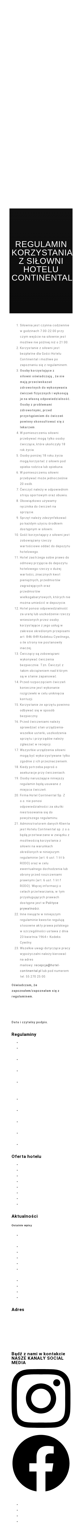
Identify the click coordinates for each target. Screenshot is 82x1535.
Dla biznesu (28, 1192)
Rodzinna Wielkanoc (35, 1257)
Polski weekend (31, 1286)
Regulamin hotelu (35, 1042)
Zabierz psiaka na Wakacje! (40, 1297)
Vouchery (27, 1175)
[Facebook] (41, 1491)
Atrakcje (26, 1187)
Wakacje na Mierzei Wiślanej (41, 1252)
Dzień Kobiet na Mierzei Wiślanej (44, 1263)
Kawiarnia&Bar (31, 1204)
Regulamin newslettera (41, 1144)
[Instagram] (41, 1431)
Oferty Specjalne (32, 1164)
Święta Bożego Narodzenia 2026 (44, 1246)
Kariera (25, 1198)
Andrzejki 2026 (31, 1280)
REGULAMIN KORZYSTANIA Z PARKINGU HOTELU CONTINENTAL (42, 1087)
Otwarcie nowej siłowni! (38, 1291)
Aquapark (27, 1181)
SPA (23, 1170)
